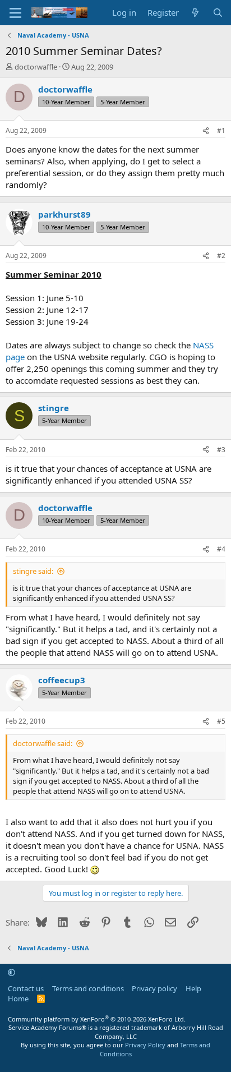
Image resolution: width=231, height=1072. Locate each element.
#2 (221, 255)
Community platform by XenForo (97, 1019)
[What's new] (195, 12)
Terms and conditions (88, 988)
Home (18, 998)
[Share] (205, 131)
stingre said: (33, 571)
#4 (221, 549)
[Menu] (15, 13)
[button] (11, 972)
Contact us (26, 988)
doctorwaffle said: (42, 743)
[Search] (218, 12)
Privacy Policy (145, 1045)
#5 (221, 721)
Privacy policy (154, 988)
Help (193, 988)
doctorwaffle (36, 67)
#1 (221, 130)
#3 (221, 449)
